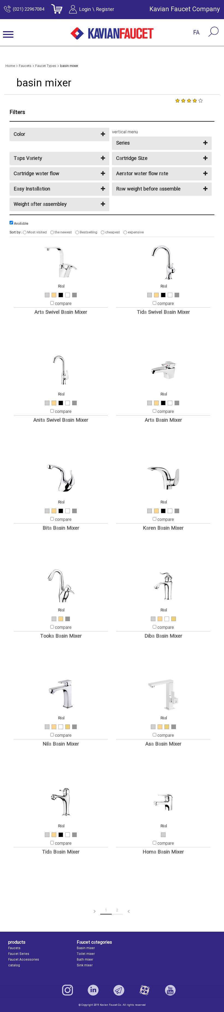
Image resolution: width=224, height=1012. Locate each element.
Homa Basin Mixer (163, 852)
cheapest (112, 232)
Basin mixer (86, 948)
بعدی (133, 911)
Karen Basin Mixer (163, 528)
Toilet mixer (86, 954)
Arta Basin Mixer (163, 420)
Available (20, 223)
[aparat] (144, 990)
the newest (63, 232)
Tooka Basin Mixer (61, 636)
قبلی (90, 911)
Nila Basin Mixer (61, 744)
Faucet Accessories (23, 959)
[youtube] (170, 990)
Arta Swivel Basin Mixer (60, 312)
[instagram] (67, 990)
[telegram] (118, 990)
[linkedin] (93, 990)
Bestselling (88, 232)
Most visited (36, 232)
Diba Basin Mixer (163, 636)
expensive (135, 232)
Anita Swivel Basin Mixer (60, 420)
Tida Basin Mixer (60, 852)
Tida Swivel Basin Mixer (163, 312)
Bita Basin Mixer (61, 528)
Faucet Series (18, 954)
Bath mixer (85, 959)
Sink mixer (85, 965)
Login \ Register (96, 9)
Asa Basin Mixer (163, 744)
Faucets (14, 948)
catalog (14, 965)
